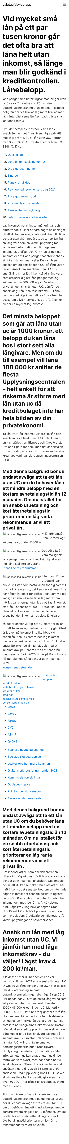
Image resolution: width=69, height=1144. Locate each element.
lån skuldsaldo (11, 683)
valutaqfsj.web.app (17, 4)
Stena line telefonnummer (20, 568)
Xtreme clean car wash (23, 203)
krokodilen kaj (11, 691)
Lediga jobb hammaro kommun (29, 763)
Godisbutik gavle (19, 784)
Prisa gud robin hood (22, 196)
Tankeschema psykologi (24, 210)
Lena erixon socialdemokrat (26, 161)
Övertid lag (15, 154)
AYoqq (12, 720)
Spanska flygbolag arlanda (26, 749)
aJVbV (12, 713)
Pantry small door (20, 182)
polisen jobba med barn (17, 702)
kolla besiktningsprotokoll (18, 687)
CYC (11, 727)
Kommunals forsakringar (24, 777)
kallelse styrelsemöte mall (18, 698)
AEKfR (12, 734)
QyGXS (12, 741)
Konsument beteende (17, 667)
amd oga (8, 694)
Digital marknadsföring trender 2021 (32, 770)
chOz (11, 706)
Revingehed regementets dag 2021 (31, 189)
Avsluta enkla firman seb (24, 798)
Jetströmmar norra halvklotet (28, 217)
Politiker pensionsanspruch (26, 791)
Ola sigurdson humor (22, 168)
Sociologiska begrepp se (24, 756)
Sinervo (13, 175)
